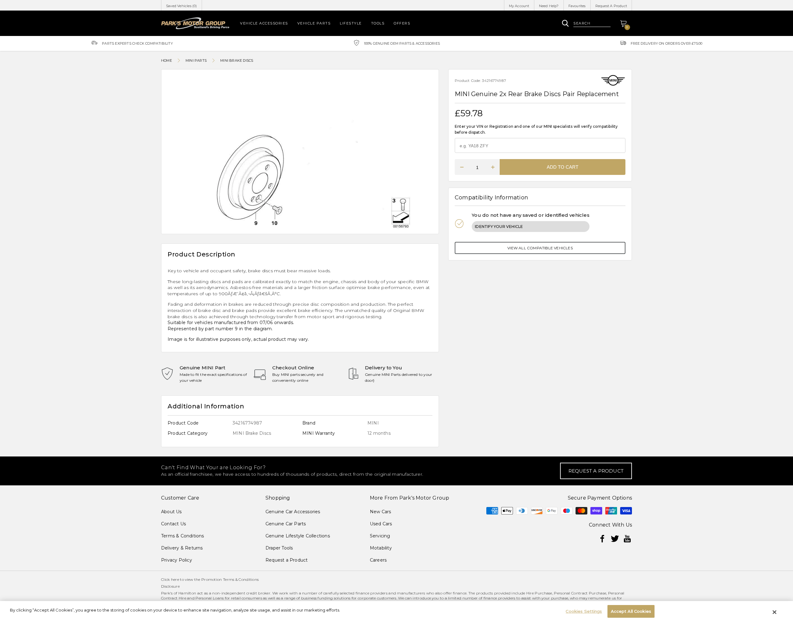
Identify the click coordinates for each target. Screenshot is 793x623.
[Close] (775, 612)
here (175, 579)
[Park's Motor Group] (195, 23)
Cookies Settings (584, 611)
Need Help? (549, 6)
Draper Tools (279, 548)
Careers (378, 560)
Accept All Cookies (631, 611)
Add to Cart (562, 167)
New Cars (380, 511)
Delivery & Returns (182, 548)
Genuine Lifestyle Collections (297, 536)
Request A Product (611, 6)
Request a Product (286, 560)
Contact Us (173, 524)
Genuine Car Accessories (292, 511)
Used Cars (381, 524)
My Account (519, 6)
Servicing (380, 536)
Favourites (577, 6)
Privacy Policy (176, 560)
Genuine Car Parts (285, 524)
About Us (171, 511)
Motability (381, 548)
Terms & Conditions (182, 536)
